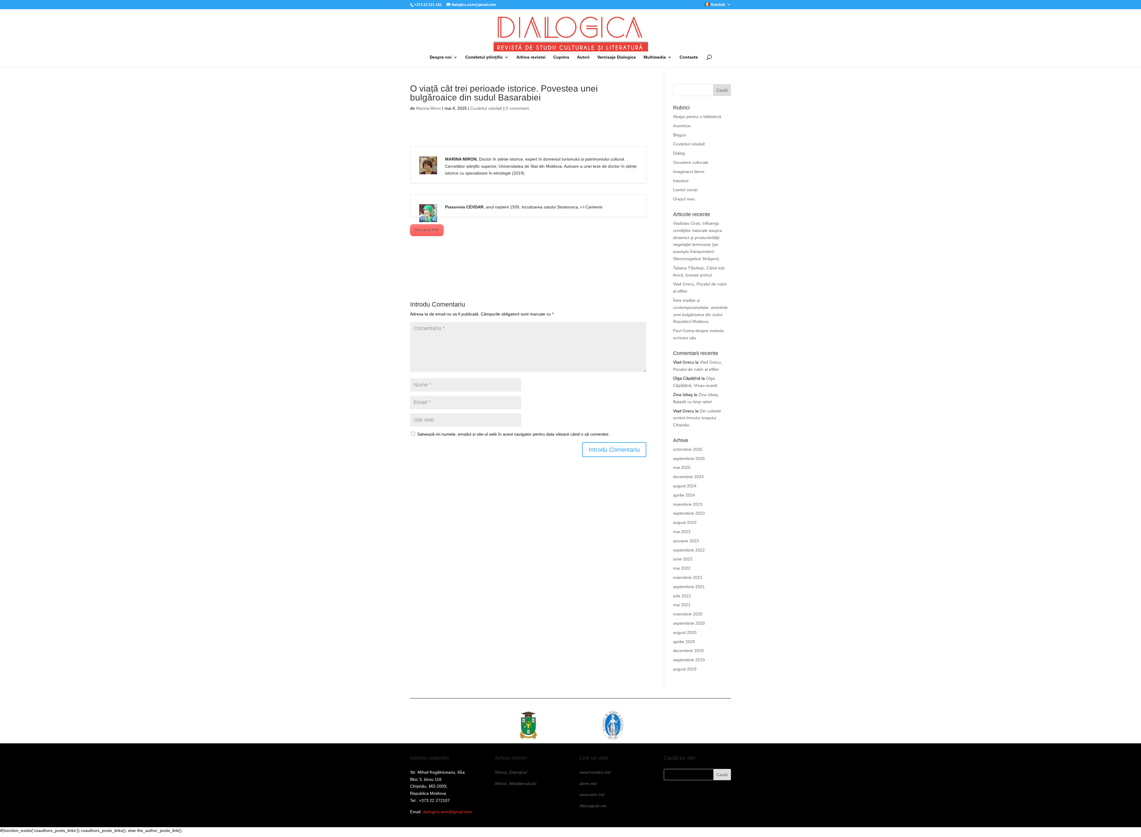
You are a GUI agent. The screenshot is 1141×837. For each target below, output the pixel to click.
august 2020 (684, 632)
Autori (583, 57)
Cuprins (561, 57)
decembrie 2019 (688, 650)
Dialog (679, 153)
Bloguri (679, 135)
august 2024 (684, 485)
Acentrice (682, 125)
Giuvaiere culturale (690, 162)
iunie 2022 (683, 559)
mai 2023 (682, 531)
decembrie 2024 (688, 476)
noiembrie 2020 (687, 614)
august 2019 (684, 669)
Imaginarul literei (688, 171)
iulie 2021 (682, 595)
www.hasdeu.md (594, 772)
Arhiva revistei (531, 57)
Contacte (689, 57)
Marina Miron (428, 108)
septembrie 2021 (689, 586)
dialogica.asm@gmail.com (447, 811)
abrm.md (587, 783)
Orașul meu (684, 199)
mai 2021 (682, 604)
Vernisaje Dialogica (616, 57)
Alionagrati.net (592, 805)
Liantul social (685, 189)
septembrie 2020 (689, 623)
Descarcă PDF (427, 230)
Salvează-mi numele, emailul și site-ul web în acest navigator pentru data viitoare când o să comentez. (513, 434)
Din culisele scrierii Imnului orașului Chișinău (697, 418)
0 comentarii (517, 108)
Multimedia (655, 57)
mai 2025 (682, 467)
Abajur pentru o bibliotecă (697, 116)
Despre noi (441, 57)
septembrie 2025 (689, 458)
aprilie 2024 (684, 495)
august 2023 (684, 522)
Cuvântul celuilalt (486, 108)
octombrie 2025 (687, 449)
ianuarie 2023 (686, 540)
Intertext (680, 180)
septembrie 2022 (689, 550)
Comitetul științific (484, 57)
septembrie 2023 (689, 513)
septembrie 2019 (689, 659)
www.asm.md (591, 794)
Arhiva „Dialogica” (511, 772)
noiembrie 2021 (687, 577)
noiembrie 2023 (687, 504)
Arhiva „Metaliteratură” (516, 783)
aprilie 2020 (684, 641)
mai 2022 (682, 568)
